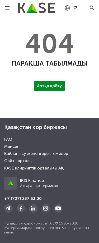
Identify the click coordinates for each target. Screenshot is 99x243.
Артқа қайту (49, 85)
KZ (75, 7)
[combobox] (71, 8)
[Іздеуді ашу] (92, 8)
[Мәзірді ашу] (7, 8)
